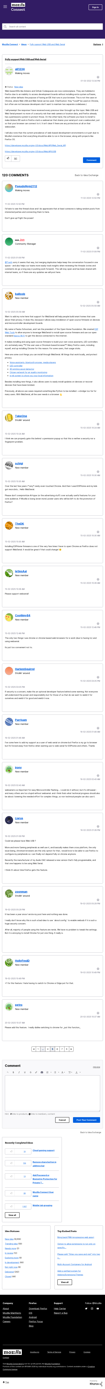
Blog (31, 1326)
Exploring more (12, 1258)
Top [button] (7, 1382)
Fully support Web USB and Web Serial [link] (47, 44)
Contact (6, 1358)
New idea (18, 87)
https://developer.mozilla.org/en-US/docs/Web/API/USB (30, 151)
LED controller (16, 366)
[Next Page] (71, 1049)
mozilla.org (34, 1352)
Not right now (11, 1267)
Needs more (10, 1248)
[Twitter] (86, 1308)
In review (9, 1253)
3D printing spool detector (22, 369)
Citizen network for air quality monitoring (28, 372)
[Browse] (5, 6)
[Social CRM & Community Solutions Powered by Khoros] (96, 1383)
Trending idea (11, 1244)
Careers (6, 1321)
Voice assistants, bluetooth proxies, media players (33, 362)
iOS (30, 1313)
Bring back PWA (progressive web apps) (75, 1237)
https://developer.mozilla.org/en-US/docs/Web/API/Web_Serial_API (35, 145)
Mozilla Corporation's (15, 1364)
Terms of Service (54, 1352)
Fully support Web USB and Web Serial (25, 59)
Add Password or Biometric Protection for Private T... (45, 1179)
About (6, 1308)
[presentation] (7, 1072)
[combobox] (52, 26)
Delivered (9, 1272)
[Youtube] (98, 1308)
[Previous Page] (34, 1049)
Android (33, 1317)
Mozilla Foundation (12, 1317)
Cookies (87, 1352)
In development (12, 1262)
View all (12, 1215)
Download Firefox (38, 1308)
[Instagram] (92, 1308)
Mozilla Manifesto (12, 1313)
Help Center (60, 1308)
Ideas (24, 44)
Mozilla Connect (18, 7)
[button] (8, 158)
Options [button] (97, 44)
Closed (8, 1276)
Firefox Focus (36, 1321)
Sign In (95, 7)
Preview (96, 1067)
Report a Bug (60, 1313)
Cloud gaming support (44, 1150)
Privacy (72, 1352)
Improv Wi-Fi (19, 336)
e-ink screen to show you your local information (31, 375)
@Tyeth (8, 262)
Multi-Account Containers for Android (74, 1264)
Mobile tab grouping (42, 1205)
